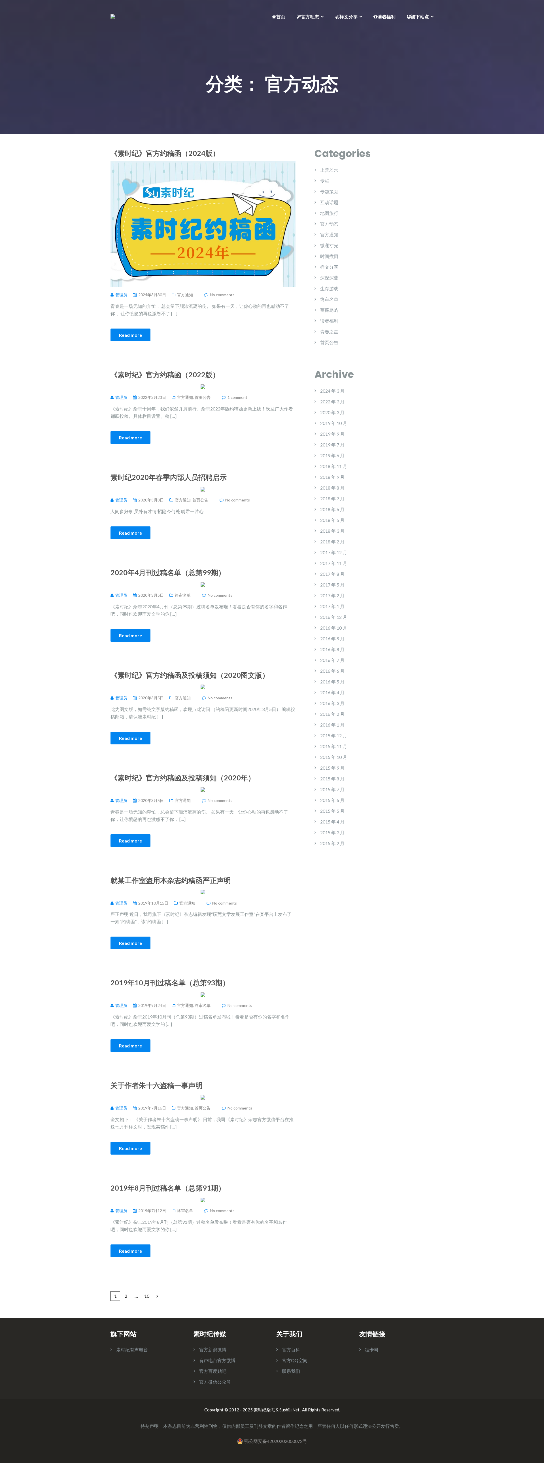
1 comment (237, 397)
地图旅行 (329, 213)
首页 (280, 16)
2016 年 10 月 (333, 627)
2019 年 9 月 (332, 434)
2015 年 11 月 (333, 746)
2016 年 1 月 (332, 724)
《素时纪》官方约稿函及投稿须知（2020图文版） (189, 675)
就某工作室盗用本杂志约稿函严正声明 (170, 880)
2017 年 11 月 (333, 563)
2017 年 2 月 (332, 595)
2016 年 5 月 (332, 681)
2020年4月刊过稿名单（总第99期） (167, 572)
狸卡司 (372, 1349)
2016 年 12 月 (333, 617)
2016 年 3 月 (332, 703)
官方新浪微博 (212, 1349)
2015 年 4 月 (332, 821)
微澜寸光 (329, 245)
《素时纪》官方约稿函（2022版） (165, 374)
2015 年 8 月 (332, 778)
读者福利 (386, 16)
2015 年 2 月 (332, 843)
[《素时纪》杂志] (112, 15)
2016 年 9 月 (332, 638)
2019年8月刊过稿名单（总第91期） (167, 1187)
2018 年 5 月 (332, 520)
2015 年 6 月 (332, 800)
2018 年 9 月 (332, 477)
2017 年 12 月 (333, 552)
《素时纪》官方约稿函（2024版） (165, 153)
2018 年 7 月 (332, 498)
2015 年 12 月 (333, 735)
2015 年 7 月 (332, 789)
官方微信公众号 (215, 1381)
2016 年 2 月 (332, 714)
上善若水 (329, 170)
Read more (130, 335)
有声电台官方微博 (217, 1360)
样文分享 (348, 16)
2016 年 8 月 (332, 649)
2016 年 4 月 (332, 692)
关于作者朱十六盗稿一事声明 (156, 1085)
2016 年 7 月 (332, 660)
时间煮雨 (329, 256)
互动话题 (329, 202)
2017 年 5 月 (332, 584)
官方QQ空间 (294, 1360)
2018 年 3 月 (332, 530)
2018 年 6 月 (332, 509)
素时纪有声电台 (132, 1349)
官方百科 (291, 1349)
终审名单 (183, 595)
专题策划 (329, 191)
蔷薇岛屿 (329, 310)
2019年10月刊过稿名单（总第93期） (170, 982)
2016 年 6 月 (332, 671)
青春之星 (329, 331)
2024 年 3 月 (332, 390)
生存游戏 (329, 288)
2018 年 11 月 (333, 466)
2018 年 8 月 (332, 487)
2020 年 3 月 (332, 412)
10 (146, 1296)
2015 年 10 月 (333, 757)
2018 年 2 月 (332, 541)
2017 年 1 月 (332, 606)
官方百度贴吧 (212, 1371)
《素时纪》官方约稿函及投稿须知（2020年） (182, 777)
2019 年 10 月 (333, 423)
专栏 (324, 180)
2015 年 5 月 (332, 811)
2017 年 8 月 (332, 574)
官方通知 (185, 294)
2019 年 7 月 (332, 444)
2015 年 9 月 (332, 767)
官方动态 (310, 16)
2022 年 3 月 (332, 401)
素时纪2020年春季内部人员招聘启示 (168, 477)
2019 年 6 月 (332, 455)
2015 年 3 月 (332, 832)
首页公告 (203, 397)
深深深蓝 (329, 277)
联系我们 (291, 1371)
